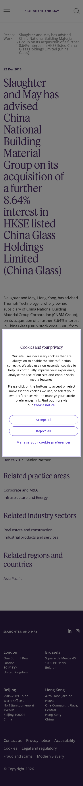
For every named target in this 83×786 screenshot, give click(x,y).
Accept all (44, 420)
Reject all (43, 431)
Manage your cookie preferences (44, 442)
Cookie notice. (45, 405)
